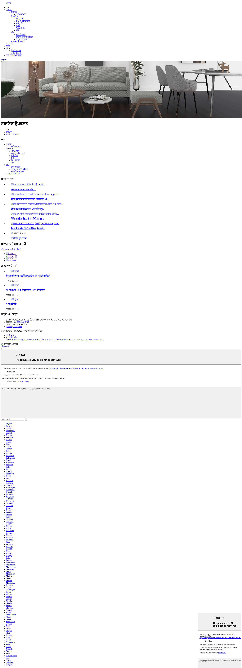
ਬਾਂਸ (12, 32)
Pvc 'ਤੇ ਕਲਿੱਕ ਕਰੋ (23, 21)
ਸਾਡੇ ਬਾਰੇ (9, 44)
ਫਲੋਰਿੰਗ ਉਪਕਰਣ (19, 238)
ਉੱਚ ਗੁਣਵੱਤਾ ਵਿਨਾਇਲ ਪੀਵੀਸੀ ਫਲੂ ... (28, 209)
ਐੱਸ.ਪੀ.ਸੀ (20, 19)
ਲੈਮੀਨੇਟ (14, 12)
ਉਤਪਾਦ (9, 10)
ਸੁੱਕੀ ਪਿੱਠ (19, 23)
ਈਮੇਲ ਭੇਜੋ (5, 346)
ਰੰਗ (17, 30)
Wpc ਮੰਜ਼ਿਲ (20, 28)
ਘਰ (7, 7)
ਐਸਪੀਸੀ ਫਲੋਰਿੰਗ (48, 340)
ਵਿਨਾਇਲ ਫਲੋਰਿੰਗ (33, 340)
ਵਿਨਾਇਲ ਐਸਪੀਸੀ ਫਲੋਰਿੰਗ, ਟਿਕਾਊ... (28, 228)
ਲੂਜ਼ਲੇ (18, 26)
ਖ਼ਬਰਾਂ (8, 48)
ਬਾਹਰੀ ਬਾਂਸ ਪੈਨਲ (22, 39)
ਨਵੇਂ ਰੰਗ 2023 (21, 14)
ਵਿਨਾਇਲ (14, 16)
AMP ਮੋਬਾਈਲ (11, 337)
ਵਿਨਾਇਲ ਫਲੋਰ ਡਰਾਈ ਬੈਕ (16, 340)
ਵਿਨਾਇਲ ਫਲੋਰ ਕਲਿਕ (64, 340)
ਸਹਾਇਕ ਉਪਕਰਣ (18, 41)
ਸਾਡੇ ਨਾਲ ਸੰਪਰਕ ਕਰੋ (14, 55)
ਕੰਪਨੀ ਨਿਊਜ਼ (16, 53)
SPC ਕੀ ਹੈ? (11, 304)
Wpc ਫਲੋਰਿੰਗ (98, 340)
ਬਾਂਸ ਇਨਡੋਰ (20, 35)
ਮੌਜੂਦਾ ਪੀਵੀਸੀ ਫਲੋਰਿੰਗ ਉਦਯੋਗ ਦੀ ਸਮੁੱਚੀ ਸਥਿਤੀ (28, 276)
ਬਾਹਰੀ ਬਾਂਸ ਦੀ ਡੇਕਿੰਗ (24, 37)
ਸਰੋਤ (8, 46)
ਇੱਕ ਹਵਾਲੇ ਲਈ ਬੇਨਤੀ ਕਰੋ (11, 249)
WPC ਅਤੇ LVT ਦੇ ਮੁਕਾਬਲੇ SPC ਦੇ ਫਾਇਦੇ (25, 290)
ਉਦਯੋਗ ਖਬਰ (16, 51)
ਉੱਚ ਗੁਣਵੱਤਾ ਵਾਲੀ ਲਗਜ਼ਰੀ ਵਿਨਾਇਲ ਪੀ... (30, 199)
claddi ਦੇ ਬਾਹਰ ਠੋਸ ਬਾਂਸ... (23, 189)
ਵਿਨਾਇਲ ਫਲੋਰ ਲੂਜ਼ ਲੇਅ (83, 340)
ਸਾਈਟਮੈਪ (10, 335)
